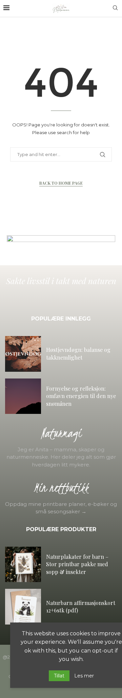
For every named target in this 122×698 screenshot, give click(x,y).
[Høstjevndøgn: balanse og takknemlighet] (23, 354)
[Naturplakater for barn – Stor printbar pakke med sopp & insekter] (23, 564)
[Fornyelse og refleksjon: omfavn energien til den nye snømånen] (23, 396)
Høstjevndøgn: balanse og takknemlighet (78, 353)
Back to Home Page (61, 183)
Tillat (59, 676)
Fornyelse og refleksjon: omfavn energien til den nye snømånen (81, 396)
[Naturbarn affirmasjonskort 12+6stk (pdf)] (23, 607)
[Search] (115, 8)
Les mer (84, 675)
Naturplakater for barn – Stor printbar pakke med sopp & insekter (77, 564)
